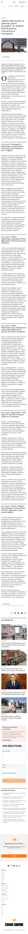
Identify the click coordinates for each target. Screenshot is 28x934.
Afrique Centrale (4, 888)
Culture (2, 878)
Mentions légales (4, 898)
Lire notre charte (6, 740)
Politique (10, 6)
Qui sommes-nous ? (5, 895)
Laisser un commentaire (14, 780)
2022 (2, 906)
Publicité (3, 902)
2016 (2, 915)
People (2, 876)
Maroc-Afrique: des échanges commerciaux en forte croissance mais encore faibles (13, 509)
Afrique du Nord (4, 885)
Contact (2, 900)
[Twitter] (11, 866)
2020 (2, 909)
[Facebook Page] (8, 866)
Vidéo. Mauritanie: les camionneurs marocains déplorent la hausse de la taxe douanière (13, 328)
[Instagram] (19, 866)
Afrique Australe (4, 891)
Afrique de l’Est (4, 890)
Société (22, 6)
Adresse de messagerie (9, 773)
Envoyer (14, 855)
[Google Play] (18, 924)
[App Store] (9, 924)
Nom (3, 767)
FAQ (2, 897)
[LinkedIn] (17, 866)
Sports (2, 881)
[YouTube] (14, 866)
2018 (2, 912)
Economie (16, 6)
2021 (2, 907)
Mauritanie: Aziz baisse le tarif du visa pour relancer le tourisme (13, 414)
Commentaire (6, 751)
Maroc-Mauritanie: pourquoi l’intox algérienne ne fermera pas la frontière (13, 240)
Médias (2, 879)
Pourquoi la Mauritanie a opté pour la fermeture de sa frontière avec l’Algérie (12, 147)
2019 (2, 910)
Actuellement (4, 6)
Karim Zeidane (6, 57)
